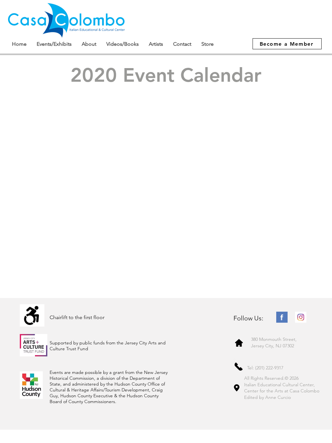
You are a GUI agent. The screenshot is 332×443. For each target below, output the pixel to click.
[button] (54, 44)
